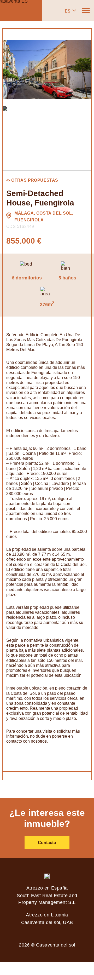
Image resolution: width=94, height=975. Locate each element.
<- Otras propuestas (32, 180)
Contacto (47, 842)
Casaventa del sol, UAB (47, 922)
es (67, 11)
